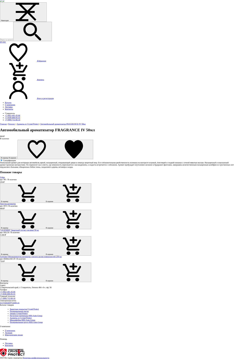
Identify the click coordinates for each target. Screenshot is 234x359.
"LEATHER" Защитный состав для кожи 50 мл (19, 230)
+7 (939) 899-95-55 (12, 118)
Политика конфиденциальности (36, 358)
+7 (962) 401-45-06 (12, 115)
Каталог (11, 124)
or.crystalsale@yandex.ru (9, 303)
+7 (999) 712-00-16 (12, 120)
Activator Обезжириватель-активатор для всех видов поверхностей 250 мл (31, 257)
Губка (2, 177)
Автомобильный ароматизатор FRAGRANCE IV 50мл (63, 124)
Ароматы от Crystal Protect (28, 124)
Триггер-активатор (8, 204)
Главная (3, 124)
